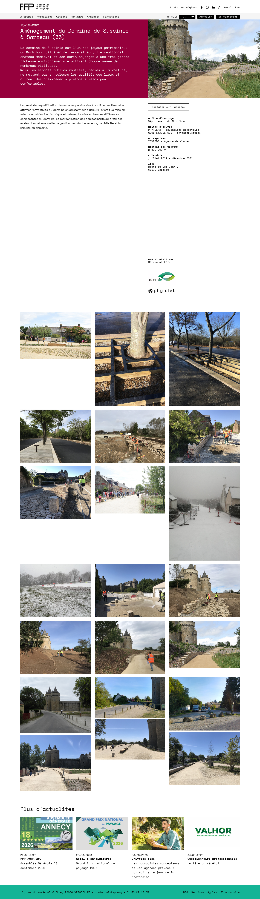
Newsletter (232, 7)
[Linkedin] (213, 7)
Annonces (93, 16)
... (183, 16)
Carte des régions (183, 7)
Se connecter (228, 16)
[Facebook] (202, 7)
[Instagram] (207, 7)
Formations (111, 16)
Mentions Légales (204, 892)
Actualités (45, 16)
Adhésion (206, 16)
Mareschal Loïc (159, 262)
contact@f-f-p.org (108, 892)
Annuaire (77, 16)
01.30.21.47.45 (138, 892)
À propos (26, 16)
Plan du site (230, 892)
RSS (185, 892)
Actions (61, 16)
